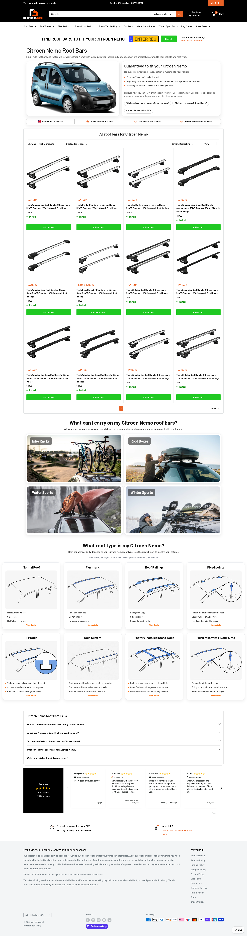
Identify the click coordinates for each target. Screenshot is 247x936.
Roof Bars (28, 26)
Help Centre (215, 3)
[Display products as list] (218, 144)
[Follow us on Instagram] (99, 920)
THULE (29, 212)
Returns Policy (198, 860)
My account (194, 15)
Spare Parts (201, 26)
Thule (193, 897)
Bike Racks (63, 26)
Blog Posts (196, 878)
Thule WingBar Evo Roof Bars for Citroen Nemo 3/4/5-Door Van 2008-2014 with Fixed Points (48, 206)
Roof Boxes (45, 26)
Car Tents (129, 26)
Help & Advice (198, 892)
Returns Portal (198, 855)
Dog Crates (186, 26)
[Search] (179, 14)
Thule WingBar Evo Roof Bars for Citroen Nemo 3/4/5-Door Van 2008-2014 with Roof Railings (148, 376)
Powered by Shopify (32, 925)
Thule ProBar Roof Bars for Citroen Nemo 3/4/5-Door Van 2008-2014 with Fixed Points (97, 206)
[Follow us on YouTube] (104, 920)
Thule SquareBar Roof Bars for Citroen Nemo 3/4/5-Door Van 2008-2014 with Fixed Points (197, 291)
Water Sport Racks (146, 26)
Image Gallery (197, 901)
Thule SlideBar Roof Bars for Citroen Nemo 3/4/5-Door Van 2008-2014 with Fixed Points (147, 291)
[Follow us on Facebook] (88, 920)
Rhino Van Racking (108, 26)
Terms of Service (199, 887)
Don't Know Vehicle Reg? (193, 39)
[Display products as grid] (213, 144)
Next (213, 408)
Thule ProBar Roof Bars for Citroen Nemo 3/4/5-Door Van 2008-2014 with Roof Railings (147, 206)
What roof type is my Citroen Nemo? (191, 103)
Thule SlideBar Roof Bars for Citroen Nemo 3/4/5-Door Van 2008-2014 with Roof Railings (197, 376)
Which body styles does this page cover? (47, 758)
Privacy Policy (197, 874)
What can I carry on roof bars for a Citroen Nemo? (51, 749)
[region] (144, 788)
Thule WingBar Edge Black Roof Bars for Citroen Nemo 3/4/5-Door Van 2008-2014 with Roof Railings (198, 208)
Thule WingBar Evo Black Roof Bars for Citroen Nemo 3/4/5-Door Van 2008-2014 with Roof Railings (98, 378)
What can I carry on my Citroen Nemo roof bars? (147, 103)
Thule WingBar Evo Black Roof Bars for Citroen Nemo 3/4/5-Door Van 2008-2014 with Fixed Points (48, 378)
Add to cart (48, 227)
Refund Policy (198, 864)
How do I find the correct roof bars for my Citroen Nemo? (55, 724)
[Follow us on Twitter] (93, 920)
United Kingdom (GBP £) (35, 915)
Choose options (98, 312)
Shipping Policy (198, 869)
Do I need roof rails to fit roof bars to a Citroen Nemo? (53, 741)
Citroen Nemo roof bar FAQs (138, 110)
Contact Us (196, 883)
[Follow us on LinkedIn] (109, 920)
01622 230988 (137, 3)
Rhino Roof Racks (84, 26)
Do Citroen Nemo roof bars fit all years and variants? (53, 732)
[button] (67, 788)
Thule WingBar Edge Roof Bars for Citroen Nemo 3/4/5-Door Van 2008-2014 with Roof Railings (46, 293)
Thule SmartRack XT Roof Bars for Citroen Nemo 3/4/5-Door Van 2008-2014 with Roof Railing (96, 293)
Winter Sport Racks (168, 26)
